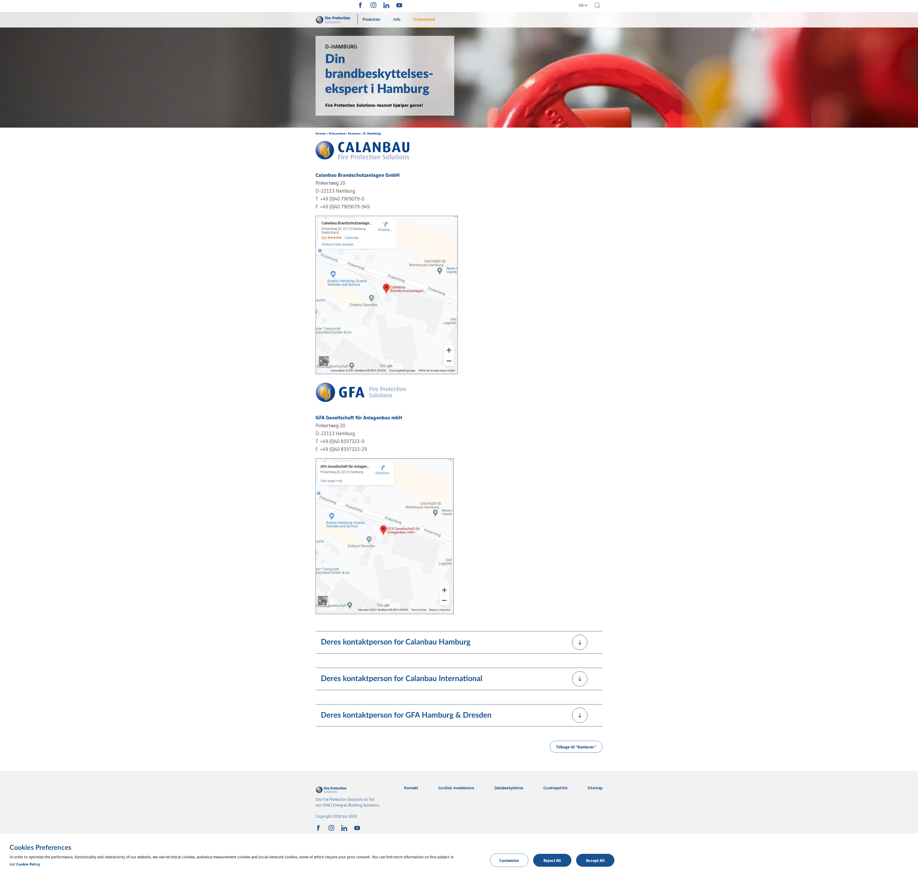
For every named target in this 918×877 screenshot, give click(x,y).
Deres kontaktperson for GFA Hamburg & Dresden (406, 715)
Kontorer (354, 133)
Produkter (371, 19)
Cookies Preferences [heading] (40, 847)
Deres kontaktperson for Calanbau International (401, 678)
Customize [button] (509, 860)
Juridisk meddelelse (456, 787)
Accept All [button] (595, 860)
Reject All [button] (552, 860)
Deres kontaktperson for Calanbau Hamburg (395, 642)
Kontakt (411, 787)
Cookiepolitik (555, 787)
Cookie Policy (28, 864)
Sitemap (595, 787)
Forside (321, 133)
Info (396, 19)
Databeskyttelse (508, 787)
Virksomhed (424, 19)
